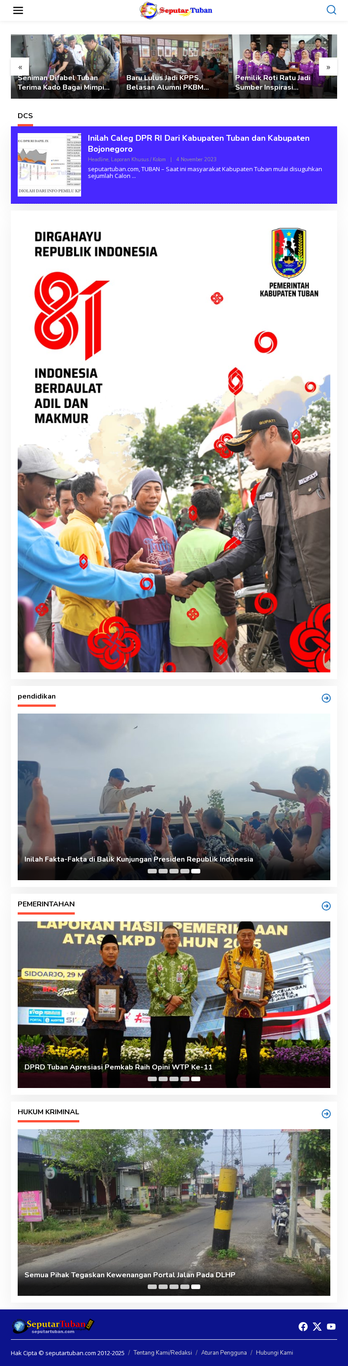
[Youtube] (331, 1326)
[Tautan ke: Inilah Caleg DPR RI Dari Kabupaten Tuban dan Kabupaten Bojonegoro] (49, 164)
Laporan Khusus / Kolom (138, 159)
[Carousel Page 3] (174, 871)
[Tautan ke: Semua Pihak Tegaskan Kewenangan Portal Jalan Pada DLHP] (174, 1212)
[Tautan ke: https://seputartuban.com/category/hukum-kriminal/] (326, 1113)
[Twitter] (317, 1326)
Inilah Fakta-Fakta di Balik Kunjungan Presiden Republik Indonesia (138, 859)
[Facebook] (303, 1326)
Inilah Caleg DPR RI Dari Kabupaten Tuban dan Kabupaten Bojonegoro (198, 143)
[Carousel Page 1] (152, 871)
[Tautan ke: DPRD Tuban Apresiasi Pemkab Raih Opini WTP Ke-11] (174, 1004)
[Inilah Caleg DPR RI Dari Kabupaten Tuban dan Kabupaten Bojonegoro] (134, 176)
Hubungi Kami (274, 1353)
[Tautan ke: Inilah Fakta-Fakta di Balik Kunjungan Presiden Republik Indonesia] (174, 797)
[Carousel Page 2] (163, 871)
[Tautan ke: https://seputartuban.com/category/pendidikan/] (326, 698)
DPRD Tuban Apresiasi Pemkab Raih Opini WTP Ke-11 (118, 1067)
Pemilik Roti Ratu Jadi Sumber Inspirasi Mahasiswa (272, 82)
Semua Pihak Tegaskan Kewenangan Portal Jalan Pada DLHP (130, 1275)
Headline (98, 159)
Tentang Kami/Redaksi (163, 1353)
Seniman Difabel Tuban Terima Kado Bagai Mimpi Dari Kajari (61, 82)
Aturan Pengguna (224, 1353)
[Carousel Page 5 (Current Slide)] (195, 871)
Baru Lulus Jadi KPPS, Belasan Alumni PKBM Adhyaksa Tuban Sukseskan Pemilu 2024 (168, 82)
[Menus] (18, 10)
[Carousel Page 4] (184, 871)
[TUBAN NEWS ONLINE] (176, 10)
